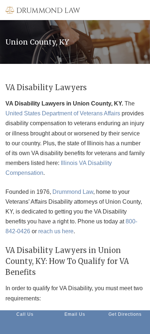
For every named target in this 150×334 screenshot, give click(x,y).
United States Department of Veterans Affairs (62, 113)
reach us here (56, 231)
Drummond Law (72, 192)
